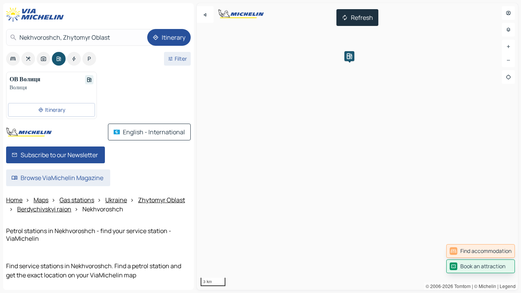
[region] (357, 146)
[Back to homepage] (36, 14)
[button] (349, 56)
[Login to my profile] (508, 13)
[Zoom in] (508, 46)
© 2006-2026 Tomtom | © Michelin (461, 286)
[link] (480, 251)
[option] (13, 59)
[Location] (508, 77)
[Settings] (508, 30)
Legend (508, 286)
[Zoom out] (508, 60)
